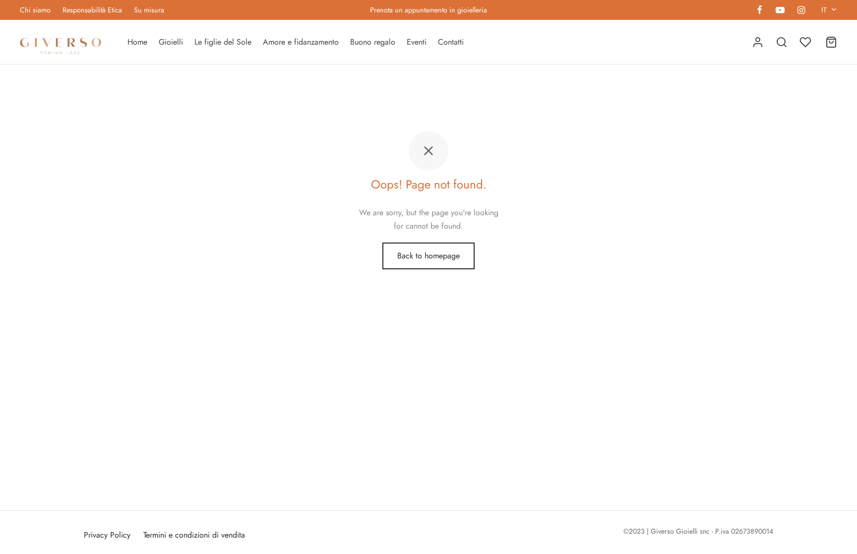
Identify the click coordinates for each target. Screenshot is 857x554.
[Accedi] (758, 42)
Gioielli (171, 42)
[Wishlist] (806, 42)
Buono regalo (372, 42)
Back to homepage (428, 255)
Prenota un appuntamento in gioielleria (428, 10)
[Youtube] (779, 10)
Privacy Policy (107, 535)
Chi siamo (35, 10)
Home (137, 42)
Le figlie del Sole (222, 42)
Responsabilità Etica (92, 10)
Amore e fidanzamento (301, 42)
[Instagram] (801, 10)
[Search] (782, 42)
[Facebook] (759, 10)
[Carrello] (831, 42)
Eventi (417, 42)
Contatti (451, 42)
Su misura (149, 10)
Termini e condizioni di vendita (194, 535)
